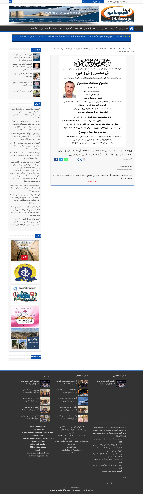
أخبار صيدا (112, 29)
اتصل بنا (85, 2)
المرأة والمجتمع (88, 29)
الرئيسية (131, 49)
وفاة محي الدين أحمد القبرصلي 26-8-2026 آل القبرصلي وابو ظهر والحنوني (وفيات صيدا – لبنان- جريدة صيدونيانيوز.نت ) (25, 136)
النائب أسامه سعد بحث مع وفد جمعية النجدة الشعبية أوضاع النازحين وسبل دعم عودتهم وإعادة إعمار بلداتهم (86, 37)
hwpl (32, 29)
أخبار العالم (56, 29)
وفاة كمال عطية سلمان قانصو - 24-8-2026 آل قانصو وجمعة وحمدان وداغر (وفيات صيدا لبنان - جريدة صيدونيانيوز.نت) (25, 155)
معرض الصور (100, 29)
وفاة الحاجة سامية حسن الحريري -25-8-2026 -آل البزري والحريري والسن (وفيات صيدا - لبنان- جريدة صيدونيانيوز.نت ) (25, 146)
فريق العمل (93, 2)
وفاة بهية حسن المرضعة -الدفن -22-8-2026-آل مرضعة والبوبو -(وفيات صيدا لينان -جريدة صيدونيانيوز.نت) (25, 188)
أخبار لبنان (122, 29)
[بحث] (10, 1)
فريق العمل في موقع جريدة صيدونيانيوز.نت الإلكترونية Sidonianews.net (23, 57)
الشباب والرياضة (43, 29)
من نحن (101, 2)
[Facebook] (111, 483)
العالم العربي (67, 29)
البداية (131, 28)
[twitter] (107, 483)
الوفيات (77, 29)
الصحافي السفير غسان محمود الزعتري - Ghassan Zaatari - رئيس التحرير (22, 67)
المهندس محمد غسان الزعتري (22, 91)
